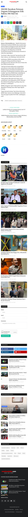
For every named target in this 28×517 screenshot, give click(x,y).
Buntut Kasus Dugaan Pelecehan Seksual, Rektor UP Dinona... (12, 230)
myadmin (11, 418)
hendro (5, 16)
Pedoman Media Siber (9, 509)
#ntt (18, 447)
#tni (15, 453)
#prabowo (10, 456)
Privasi (21, 509)
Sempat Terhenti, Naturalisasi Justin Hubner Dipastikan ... (17, 379)
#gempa (13, 447)
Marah (3, 139)
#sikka (3, 450)
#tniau (12, 450)
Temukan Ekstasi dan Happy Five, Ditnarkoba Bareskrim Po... (13, 253)
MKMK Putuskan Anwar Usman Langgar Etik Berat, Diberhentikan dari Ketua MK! (14, 116)
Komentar (4, 306)
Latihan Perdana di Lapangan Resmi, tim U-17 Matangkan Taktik (14, 110)
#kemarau (16, 456)
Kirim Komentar (5, 335)
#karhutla (4, 456)
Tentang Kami (19, 511)
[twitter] (5, 501)
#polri (7, 450)
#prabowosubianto (6, 458)
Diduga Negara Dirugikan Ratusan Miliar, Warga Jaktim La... (17, 423)
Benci (9, 130)
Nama (2, 309)
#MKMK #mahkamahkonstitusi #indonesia (13, 100)
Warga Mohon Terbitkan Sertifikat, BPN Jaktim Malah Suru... (17, 416)
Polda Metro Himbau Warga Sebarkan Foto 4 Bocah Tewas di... (13, 299)
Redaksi (17, 509)
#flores (22, 447)
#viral (23, 453)
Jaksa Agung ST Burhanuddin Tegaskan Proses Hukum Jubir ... (14, 206)
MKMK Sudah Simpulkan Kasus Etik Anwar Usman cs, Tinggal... (17, 436)
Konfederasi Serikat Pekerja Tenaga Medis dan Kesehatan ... (17, 360)
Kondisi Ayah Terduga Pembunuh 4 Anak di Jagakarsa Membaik (13, 183)
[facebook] (2, 501)
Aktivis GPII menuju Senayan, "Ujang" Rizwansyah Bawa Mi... (18, 373)
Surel (2, 315)
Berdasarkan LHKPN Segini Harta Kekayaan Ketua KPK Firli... (13, 276)
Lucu (20, 130)
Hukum (2, 6)
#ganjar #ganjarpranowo (7, 453)
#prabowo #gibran (6, 447)
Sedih (9, 139)
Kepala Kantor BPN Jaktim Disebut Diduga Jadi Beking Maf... (17, 429)
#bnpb (19, 453)
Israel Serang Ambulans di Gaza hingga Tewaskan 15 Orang (16, 386)
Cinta (14, 130)
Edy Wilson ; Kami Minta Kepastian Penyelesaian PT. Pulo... (17, 367)
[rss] (14, 501)
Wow (15, 139)
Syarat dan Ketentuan (10, 511)
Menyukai (4, 130)
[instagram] (8, 501)
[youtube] (11, 501)
